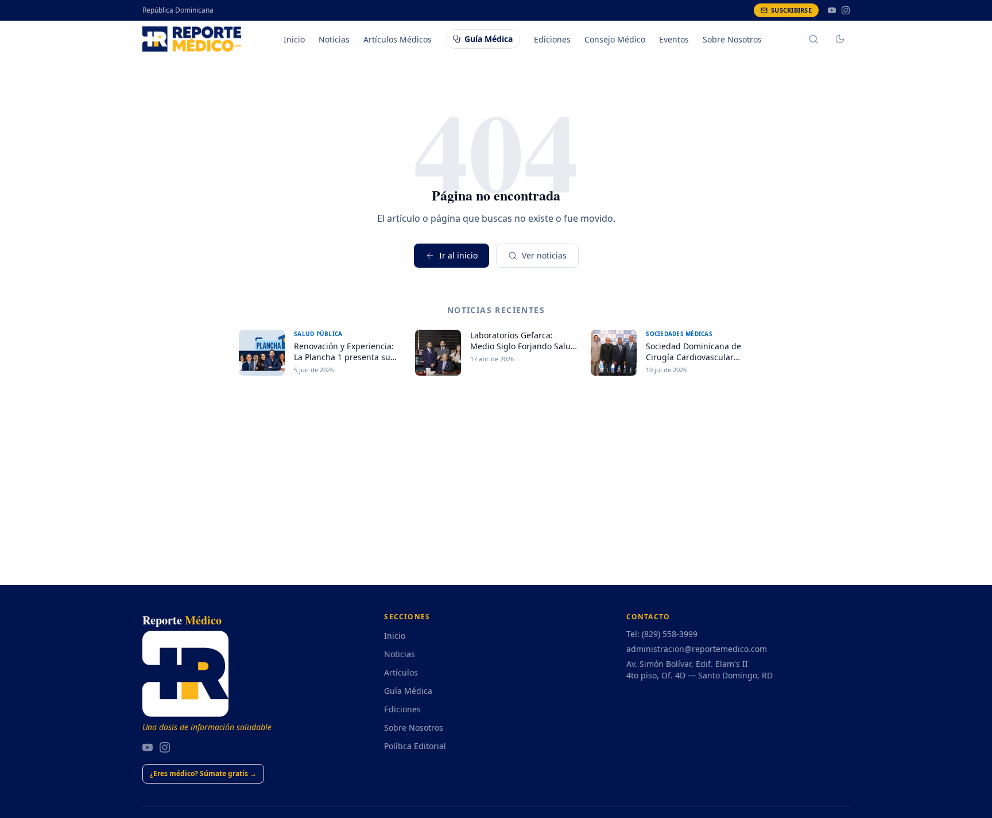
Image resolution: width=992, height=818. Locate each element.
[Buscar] (813, 39)
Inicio (294, 39)
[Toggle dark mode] (840, 39)
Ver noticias (544, 255)
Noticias (334, 39)
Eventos (674, 39)
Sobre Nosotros (732, 39)
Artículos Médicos (397, 39)
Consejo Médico (614, 39)
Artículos (401, 672)
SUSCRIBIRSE (791, 10)
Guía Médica (488, 38)
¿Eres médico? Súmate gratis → (203, 773)
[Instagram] (846, 10)
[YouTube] (832, 10)
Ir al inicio (458, 255)
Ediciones (552, 39)
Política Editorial (415, 745)
